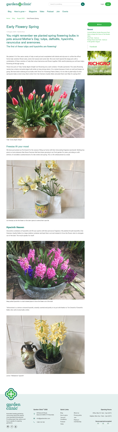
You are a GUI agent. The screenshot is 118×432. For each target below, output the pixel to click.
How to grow (19, 11)
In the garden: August (93, 41)
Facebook (93, 47)
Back (100, 24)
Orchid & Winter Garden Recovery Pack (98, 32)
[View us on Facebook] (11, 426)
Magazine (33, 11)
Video (42, 11)
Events (65, 11)
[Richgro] (99, 63)
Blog (9, 11)
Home (8, 18)
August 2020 (21, 18)
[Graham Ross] (18, 4)
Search (84, 4)
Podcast (50, 11)
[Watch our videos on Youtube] (15, 426)
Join (108, 4)
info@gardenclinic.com (43, 418)
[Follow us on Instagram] (7, 426)
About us (76, 413)
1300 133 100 (41, 422)
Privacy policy (78, 415)
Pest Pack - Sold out (93, 38)
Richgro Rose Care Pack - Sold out (97, 40)
